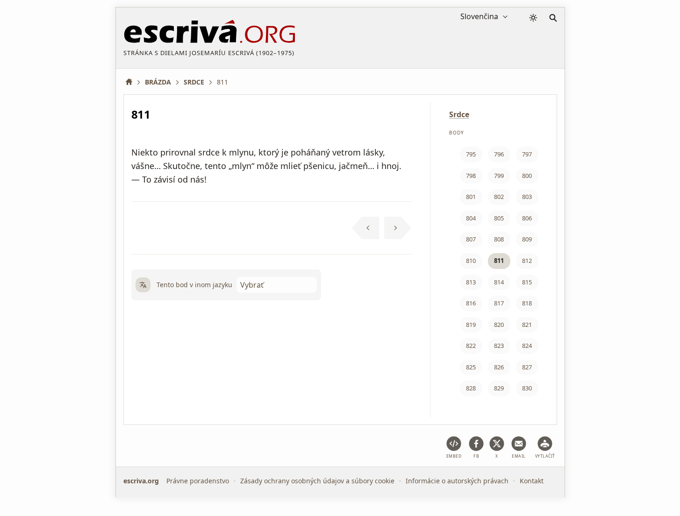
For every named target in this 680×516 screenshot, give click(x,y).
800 (527, 175)
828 (471, 388)
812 (527, 260)
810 (471, 260)
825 (471, 367)
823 (499, 345)
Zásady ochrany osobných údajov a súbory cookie (317, 480)
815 (527, 282)
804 (471, 218)
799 (499, 175)
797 (527, 154)
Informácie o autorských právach (457, 480)
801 (471, 196)
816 (471, 303)
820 (499, 324)
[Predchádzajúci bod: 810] (365, 228)
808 (499, 239)
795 (471, 154)
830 (527, 388)
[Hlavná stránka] (132, 82)
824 (527, 345)
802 (499, 196)
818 (527, 303)
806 (527, 218)
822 (471, 345)
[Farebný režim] (533, 17)
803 (527, 196)
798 (471, 175)
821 (527, 324)
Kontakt (532, 480)
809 (527, 239)
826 (499, 367)
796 (499, 154)
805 (499, 218)
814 (499, 282)
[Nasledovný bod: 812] (398, 228)
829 (499, 388)
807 (471, 239)
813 (471, 282)
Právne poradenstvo (197, 480)
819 (471, 324)
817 (499, 303)
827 (527, 367)
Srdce (459, 114)
